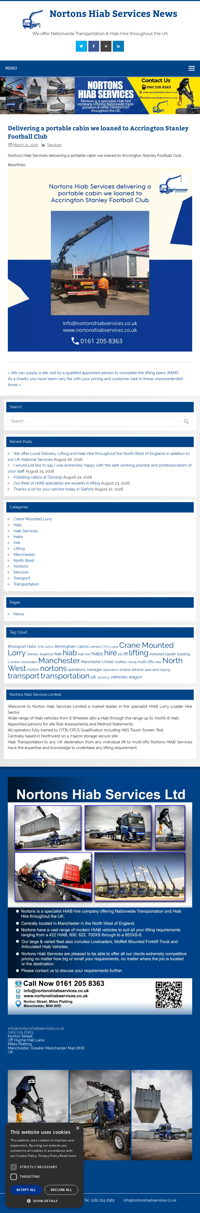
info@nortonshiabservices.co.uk (36, 1028)
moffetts (121, 662)
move (132, 662)
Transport (22, 578)
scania (125, 670)
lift (125, 653)
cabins (83, 646)
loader (170, 654)
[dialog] (44, 1165)
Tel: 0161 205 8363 (99, 1200)
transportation (65, 675)
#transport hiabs (22, 646)
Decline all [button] (61, 1190)
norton (33, 669)
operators (110, 670)
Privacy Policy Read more (57, 1156)
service (137, 670)
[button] (44, 1200)
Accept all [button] (26, 1190)
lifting (138, 652)
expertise (46, 654)
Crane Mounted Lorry (33, 519)
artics (50, 647)
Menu (11, 68)
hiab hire (84, 654)
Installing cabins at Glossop (38, 477)
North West (24, 560)
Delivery (33, 654)
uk (93, 676)
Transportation (26, 584)
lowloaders (29, 662)
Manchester (24, 554)
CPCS (106, 646)
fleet (58, 654)
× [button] (77, 1128)
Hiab (18, 525)
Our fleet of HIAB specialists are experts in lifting (57, 483)
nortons (53, 668)
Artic (41, 647)
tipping (165, 670)
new (158, 662)
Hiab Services (26, 531)
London (14, 662)
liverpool (156, 654)
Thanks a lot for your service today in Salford (53, 489)
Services (54, 145)
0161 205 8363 (20, 1032)
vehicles (119, 676)
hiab (70, 653)
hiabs (18, 536)
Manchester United (97, 662)
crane (114, 646)
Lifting (19, 548)
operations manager (85, 670)
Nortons (21, 566)
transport (24, 675)
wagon (135, 677)
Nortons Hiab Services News (113, 13)
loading (183, 654)
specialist (152, 670)
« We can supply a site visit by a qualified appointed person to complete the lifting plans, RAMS (93, 372)
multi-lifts (146, 662)
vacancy (103, 677)
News (19, 614)
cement (95, 647)
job (120, 654)
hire (17, 542)
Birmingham (66, 646)
